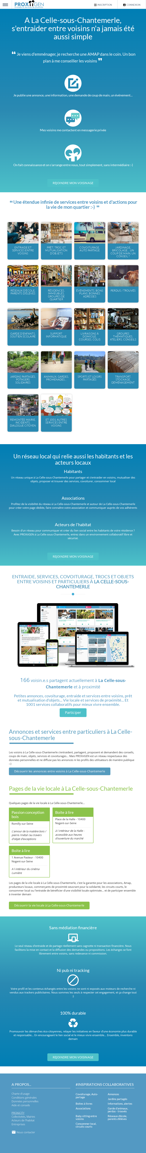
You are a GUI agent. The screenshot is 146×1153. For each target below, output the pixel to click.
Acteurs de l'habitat (23, 1120)
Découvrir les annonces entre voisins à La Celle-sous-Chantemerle (59, 771)
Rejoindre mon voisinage (73, 183)
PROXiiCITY (18, 1113)
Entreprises (18, 1124)
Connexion (133, 4)
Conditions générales (24, 1097)
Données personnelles (25, 1101)
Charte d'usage (21, 1093)
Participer (73, 712)
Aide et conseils (21, 1105)
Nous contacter (25, 1132)
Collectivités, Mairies (23, 1116)
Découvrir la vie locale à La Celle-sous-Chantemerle (49, 905)
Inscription (104, 4)
